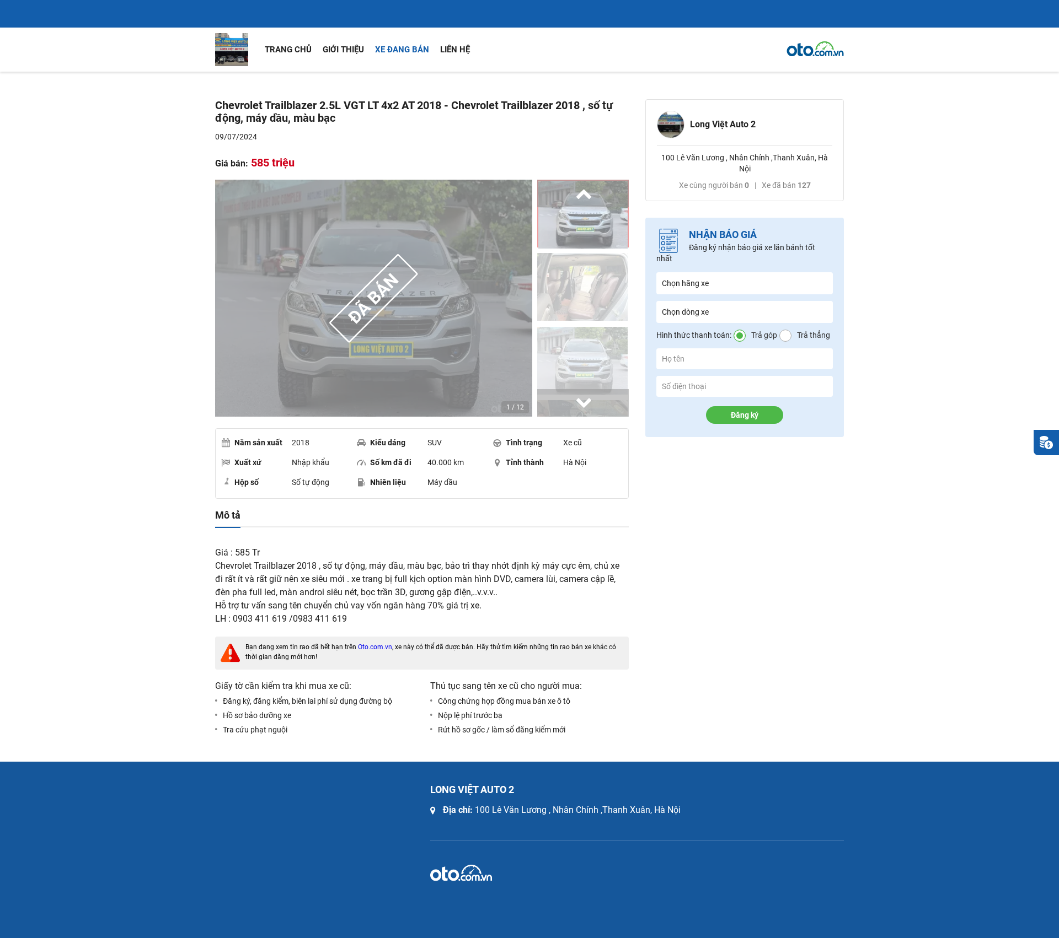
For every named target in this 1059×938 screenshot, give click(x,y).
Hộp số (246, 482)
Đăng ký (744, 415)
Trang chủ (288, 50)
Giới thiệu (343, 50)
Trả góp (764, 335)
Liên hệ (455, 50)
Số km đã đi (390, 462)
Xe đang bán (402, 50)
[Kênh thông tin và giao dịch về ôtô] (815, 49)
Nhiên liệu (388, 482)
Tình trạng (524, 442)
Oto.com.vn (375, 647)
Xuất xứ (247, 462)
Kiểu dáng (387, 442)
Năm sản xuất (258, 442)
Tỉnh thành (525, 462)
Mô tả (227, 515)
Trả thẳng (813, 335)
